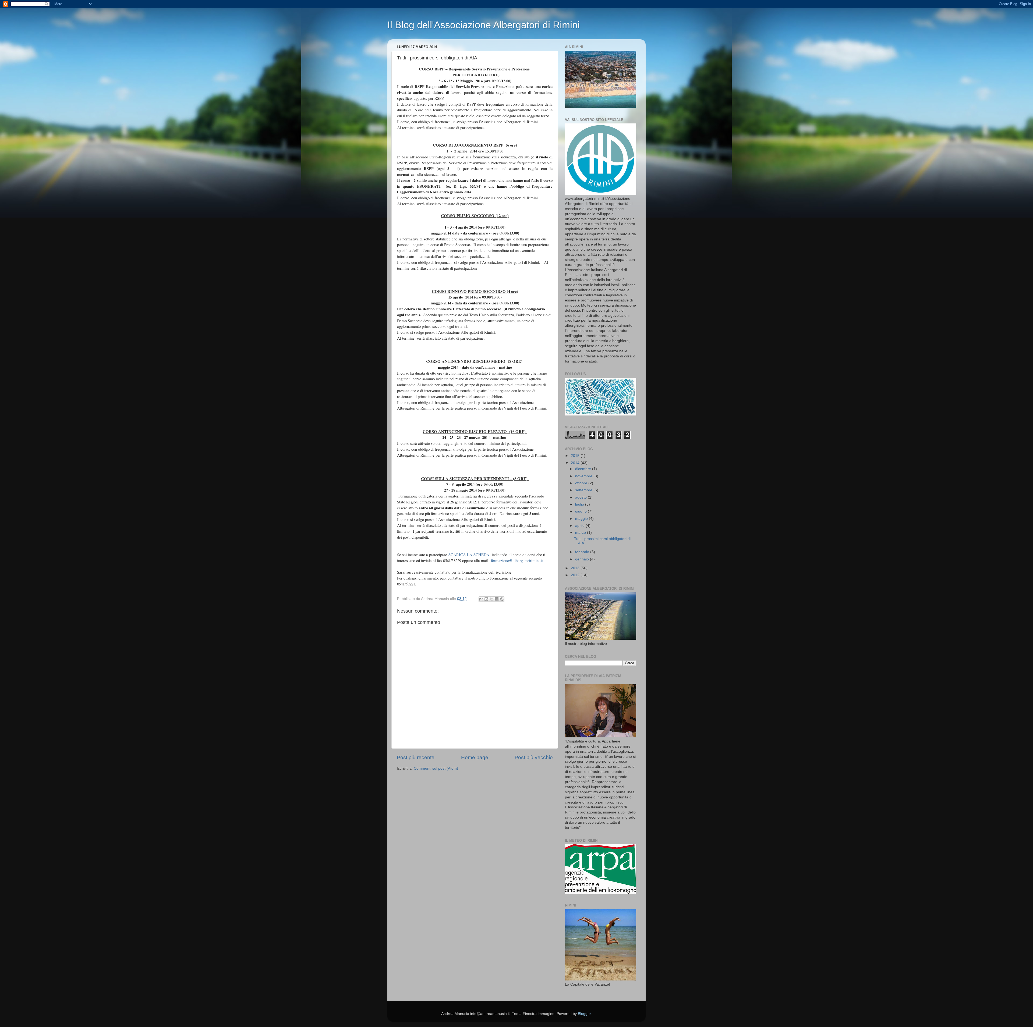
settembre (584, 490)
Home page (474, 757)
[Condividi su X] (491, 599)
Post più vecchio (534, 757)
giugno (581, 511)
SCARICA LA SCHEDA (468, 554)
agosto (581, 497)
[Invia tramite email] (481, 599)
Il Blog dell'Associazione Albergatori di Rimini (483, 24)
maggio (582, 519)
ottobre (581, 483)
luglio (580, 504)
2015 (576, 456)
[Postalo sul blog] (486, 599)
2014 (576, 463)
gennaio (582, 559)
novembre (584, 476)
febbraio (582, 552)
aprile (580, 526)
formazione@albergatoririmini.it (517, 560)
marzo (581, 533)
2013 (576, 568)
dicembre (583, 469)
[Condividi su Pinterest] (501, 599)
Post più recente (415, 757)
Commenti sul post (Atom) (436, 768)
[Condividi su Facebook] (496, 599)
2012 (576, 575)
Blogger (584, 1014)
